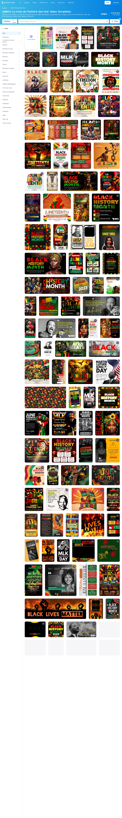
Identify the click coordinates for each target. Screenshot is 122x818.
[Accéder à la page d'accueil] (7, 2)
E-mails (14, 21)
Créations (7, 21)
